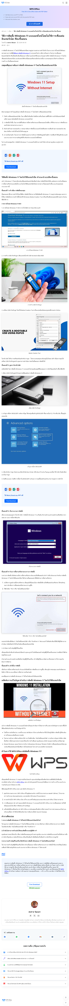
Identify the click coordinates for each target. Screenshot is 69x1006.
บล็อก (10, 31)
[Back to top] (66, 1003)
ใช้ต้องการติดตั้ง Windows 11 (22, 53)
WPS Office (20, 782)
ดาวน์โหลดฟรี (35, 24)
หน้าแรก (4, 31)
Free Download (34, 884)
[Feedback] (66, 997)
